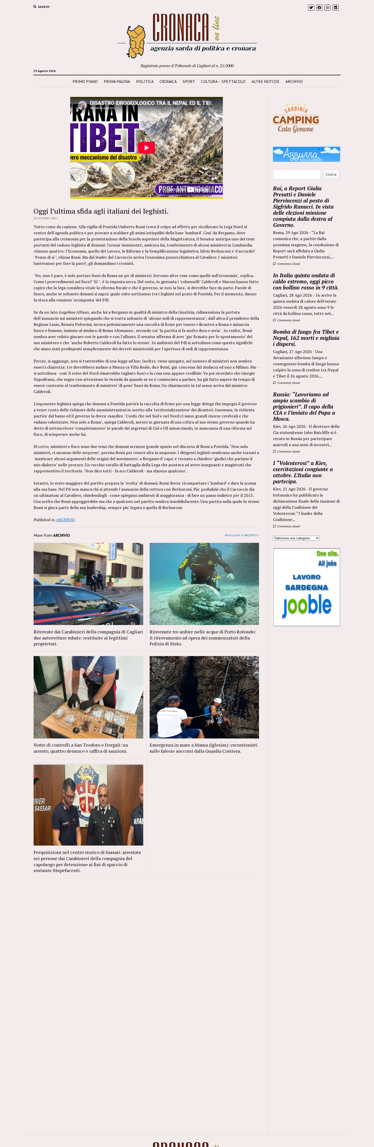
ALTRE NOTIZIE (265, 81)
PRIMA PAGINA (117, 81)
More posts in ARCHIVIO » (242, 535)
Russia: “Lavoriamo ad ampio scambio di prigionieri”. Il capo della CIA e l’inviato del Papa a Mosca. (304, 406)
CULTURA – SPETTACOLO (223, 81)
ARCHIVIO (294, 81)
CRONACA (168, 81)
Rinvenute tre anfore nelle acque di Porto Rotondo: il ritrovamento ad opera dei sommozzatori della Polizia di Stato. (203, 638)
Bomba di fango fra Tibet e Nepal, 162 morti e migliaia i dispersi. (306, 338)
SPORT (189, 81)
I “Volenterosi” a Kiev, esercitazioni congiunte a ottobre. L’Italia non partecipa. (303, 472)
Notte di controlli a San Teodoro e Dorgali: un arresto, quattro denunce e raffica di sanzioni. (81, 748)
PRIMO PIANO (85, 81)
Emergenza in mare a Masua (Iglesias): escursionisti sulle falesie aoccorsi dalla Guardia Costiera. (203, 748)
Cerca (331, 174)
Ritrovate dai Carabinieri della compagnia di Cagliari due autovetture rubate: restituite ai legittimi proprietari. (88, 638)
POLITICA (144, 81)
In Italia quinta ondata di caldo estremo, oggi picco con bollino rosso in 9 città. (306, 281)
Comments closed (288, 264)
